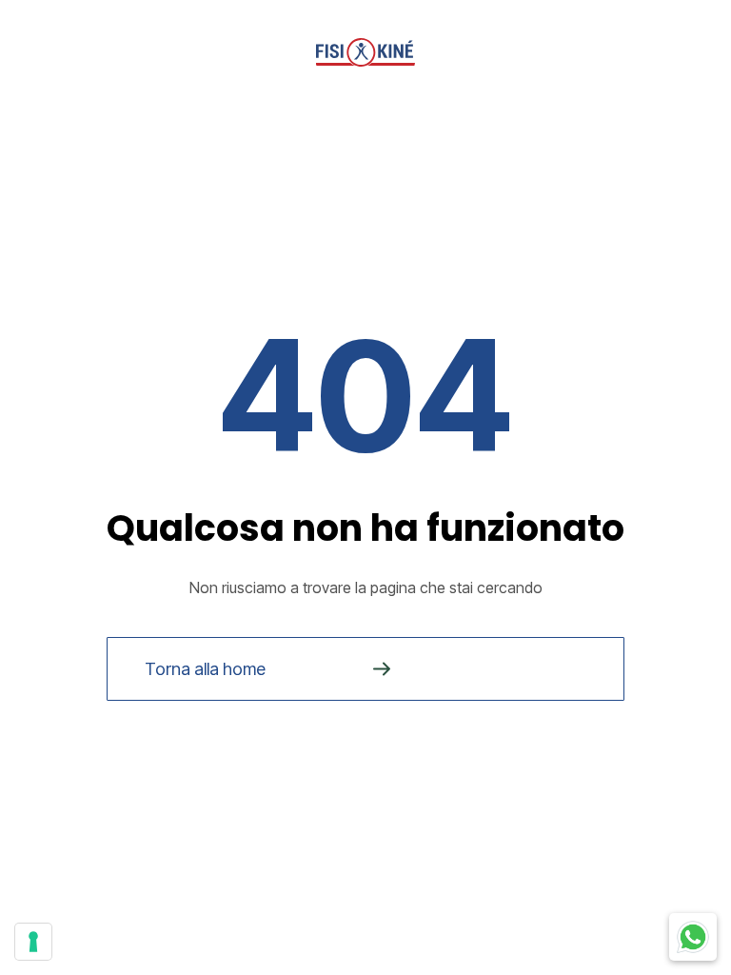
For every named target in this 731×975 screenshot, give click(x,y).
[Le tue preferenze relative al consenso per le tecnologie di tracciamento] (33, 942)
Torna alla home (205, 669)
